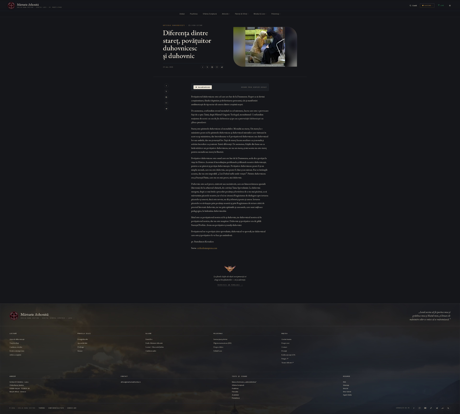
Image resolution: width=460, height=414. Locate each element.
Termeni (42, 408)
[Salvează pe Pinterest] (212, 67)
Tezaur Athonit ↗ (287, 362)
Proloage (81, 347)
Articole (226, 14)
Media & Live (260, 14)
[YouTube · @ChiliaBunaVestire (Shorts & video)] (425, 408)
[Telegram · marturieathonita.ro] (437, 408)
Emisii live (149, 339)
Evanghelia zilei (83, 339)
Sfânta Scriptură (210, 14)
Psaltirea (194, 14)
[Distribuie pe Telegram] (222, 67)
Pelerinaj (275, 14)
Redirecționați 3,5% (288, 355)
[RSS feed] (448, 408)
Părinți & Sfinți (241, 14)
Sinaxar (80, 351)
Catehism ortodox (16, 347)
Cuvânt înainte (286, 339)
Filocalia (235, 392)
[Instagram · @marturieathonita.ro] (419, 408)
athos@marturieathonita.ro (131, 382)
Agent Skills (347, 395)
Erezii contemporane (17, 351)
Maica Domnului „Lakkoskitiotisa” (244, 382)
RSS (344, 382)
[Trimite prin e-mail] (217, 67)
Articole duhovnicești (174, 25)
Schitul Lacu (217, 351)
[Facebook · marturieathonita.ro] (414, 408)
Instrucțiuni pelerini (220, 339)
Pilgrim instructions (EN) (222, 343)
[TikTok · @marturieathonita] (431, 408)
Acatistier (235, 395)
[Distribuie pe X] (207, 67)
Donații (284, 351)
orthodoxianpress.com (207, 248)
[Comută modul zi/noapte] (449, 5)
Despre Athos (218, 347)
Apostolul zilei (82, 343)
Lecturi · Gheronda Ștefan (155, 347)
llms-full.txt (347, 392)
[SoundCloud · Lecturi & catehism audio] (442, 408)
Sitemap (346, 385)
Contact (284, 347)
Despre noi (285, 343)
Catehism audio (151, 351)
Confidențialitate (56, 408)
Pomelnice (236, 398)
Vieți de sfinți (14, 343)
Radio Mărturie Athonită (154, 343)
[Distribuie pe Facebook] (202, 67)
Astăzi (182, 14)
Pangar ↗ (284, 358)
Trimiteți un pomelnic (230, 285)
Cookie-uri (71, 408)
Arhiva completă (15, 355)
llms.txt (345, 388)
